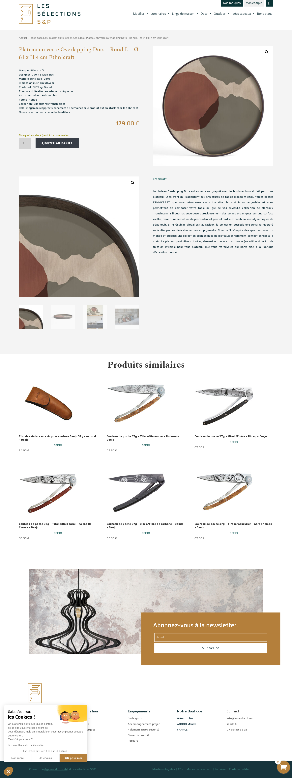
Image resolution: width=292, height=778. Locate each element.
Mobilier (138, 14)
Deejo (58, 445)
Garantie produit (138, 735)
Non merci (17, 758)
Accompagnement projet (144, 724)
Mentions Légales (163, 769)
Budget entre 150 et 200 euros (66, 37)
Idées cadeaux (241, 14)
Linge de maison (183, 14)
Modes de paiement (199, 769)
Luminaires (158, 14)
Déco (204, 14)
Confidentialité (239, 769)
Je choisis (46, 758)
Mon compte (254, 3)
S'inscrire (210, 647)
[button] (8, 771)
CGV (181, 769)
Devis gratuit (136, 718)
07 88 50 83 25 (236, 729)
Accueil (23, 37)
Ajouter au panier (57, 143)
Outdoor (219, 14)
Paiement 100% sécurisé (143, 729)
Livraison (221, 769)
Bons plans (264, 14)
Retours (133, 740)
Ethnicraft (160, 179)
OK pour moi (73, 758)
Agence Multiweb (55, 769)
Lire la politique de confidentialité (26, 745)
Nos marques (232, 3)
